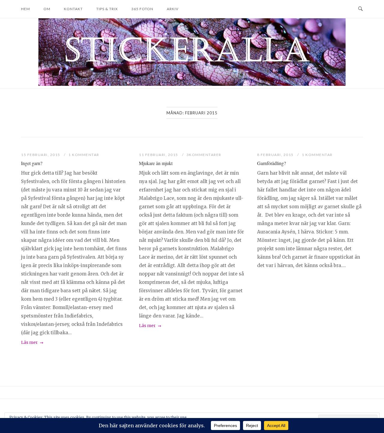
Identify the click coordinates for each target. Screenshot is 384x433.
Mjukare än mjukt (155, 163)
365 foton (142, 9)
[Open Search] (360, 9)
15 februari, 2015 (41, 154)
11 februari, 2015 (159, 154)
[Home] (192, 84)
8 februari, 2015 (276, 154)
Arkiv (172, 9)
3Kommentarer (204, 154)
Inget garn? (31, 163)
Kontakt (73, 9)
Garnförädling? (271, 163)
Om (47, 9)
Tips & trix (107, 9)
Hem (25, 9)
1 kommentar (83, 154)
